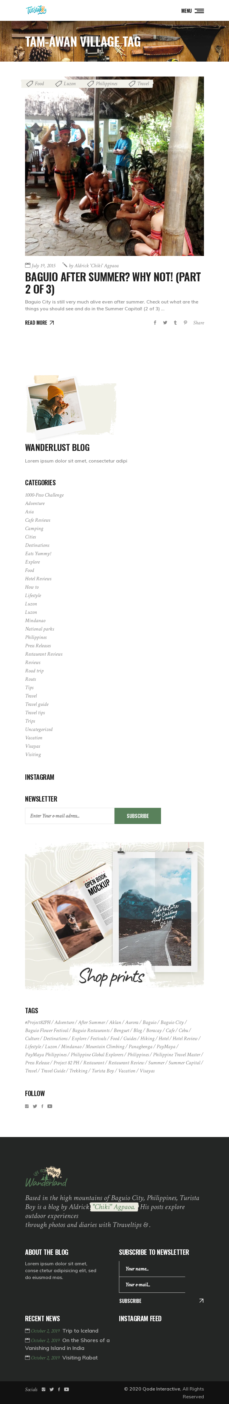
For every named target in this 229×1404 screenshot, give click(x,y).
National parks (39, 628)
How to (31, 587)
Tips (29, 687)
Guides (129, 1038)
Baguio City (172, 1022)
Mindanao (35, 620)
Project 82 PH (66, 1062)
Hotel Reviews (38, 578)
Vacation (33, 737)
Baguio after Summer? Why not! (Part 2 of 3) (113, 282)
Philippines (106, 83)
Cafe (170, 1030)
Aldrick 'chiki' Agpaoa (94, 265)
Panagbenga (140, 1046)
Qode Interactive (161, 1389)
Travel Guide (53, 1070)
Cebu (183, 1030)
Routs (30, 679)
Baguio (149, 1022)
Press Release (37, 1062)
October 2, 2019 (46, 1330)
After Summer (91, 1022)
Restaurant (93, 1062)
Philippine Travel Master (176, 1054)
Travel (143, 83)
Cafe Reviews (37, 520)
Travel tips (35, 712)
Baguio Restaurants (90, 1030)
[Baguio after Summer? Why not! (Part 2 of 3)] (114, 166)
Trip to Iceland (80, 1330)
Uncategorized (38, 729)
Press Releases (38, 645)
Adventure (34, 503)
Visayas (32, 746)
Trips (30, 721)
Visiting (33, 754)
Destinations (37, 545)
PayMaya (166, 1046)
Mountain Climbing (105, 1046)
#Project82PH (37, 1022)
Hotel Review (185, 1038)
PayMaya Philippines (45, 1054)
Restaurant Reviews (43, 654)
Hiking (147, 1038)
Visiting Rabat (80, 1357)
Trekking (78, 1070)
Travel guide (36, 704)
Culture (32, 1038)
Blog (137, 1030)
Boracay (154, 1030)
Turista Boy (103, 1070)
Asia (29, 511)
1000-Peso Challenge (44, 495)
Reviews (32, 662)
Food (39, 83)
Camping (34, 528)
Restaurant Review (126, 1062)
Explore (32, 561)
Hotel (163, 1038)
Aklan (115, 1022)
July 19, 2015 (43, 265)
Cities (30, 536)
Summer (156, 1062)
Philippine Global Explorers (97, 1054)
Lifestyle (33, 595)
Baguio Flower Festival (46, 1030)
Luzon (70, 83)
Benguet (121, 1030)
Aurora (131, 1022)
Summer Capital (184, 1062)
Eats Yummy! (38, 553)
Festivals (98, 1038)
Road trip (34, 670)
